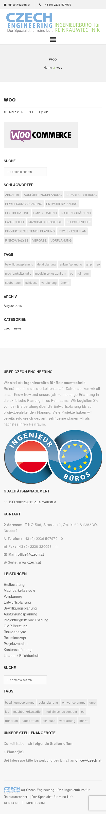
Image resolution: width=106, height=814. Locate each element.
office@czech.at (19, 4)
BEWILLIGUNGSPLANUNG (23, 204)
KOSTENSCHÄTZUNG (76, 213)
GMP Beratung (16, 625)
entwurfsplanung (71, 264)
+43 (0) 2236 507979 (57, 4)
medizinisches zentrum (50, 273)
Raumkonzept (15, 637)
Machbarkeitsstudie (19, 590)
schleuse (31, 282)
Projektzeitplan (16, 643)
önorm (65, 282)
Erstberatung (14, 584)
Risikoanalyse (15, 631)
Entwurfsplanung (17, 602)
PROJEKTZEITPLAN (72, 231)
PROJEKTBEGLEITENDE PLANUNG (30, 231)
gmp (89, 264)
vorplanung (49, 282)
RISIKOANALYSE (16, 240)
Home (48, 67)
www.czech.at (30, 562)
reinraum (83, 273)
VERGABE (39, 240)
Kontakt (11, 803)
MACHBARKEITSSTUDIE (45, 222)
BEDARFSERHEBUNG (81, 194)
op (71, 273)
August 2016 (13, 305)
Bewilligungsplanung (20, 608)
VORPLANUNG (61, 240)
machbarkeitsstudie (18, 273)
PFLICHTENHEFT (79, 222)
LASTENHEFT (14, 222)
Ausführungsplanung (20, 613)
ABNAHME (12, 194)
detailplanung (46, 264)
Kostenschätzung (18, 649)
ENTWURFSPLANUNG (61, 204)
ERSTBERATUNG (17, 213)
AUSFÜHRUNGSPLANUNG (43, 194)
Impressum (35, 803)
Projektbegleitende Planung (26, 619)
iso (98, 264)
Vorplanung (13, 596)
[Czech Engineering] (53, 23)
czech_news (12, 328)
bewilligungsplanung (19, 264)
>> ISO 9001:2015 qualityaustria (30, 501)
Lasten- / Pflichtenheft (21, 655)
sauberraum (13, 282)
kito (46, 112)
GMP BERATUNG (45, 213)
